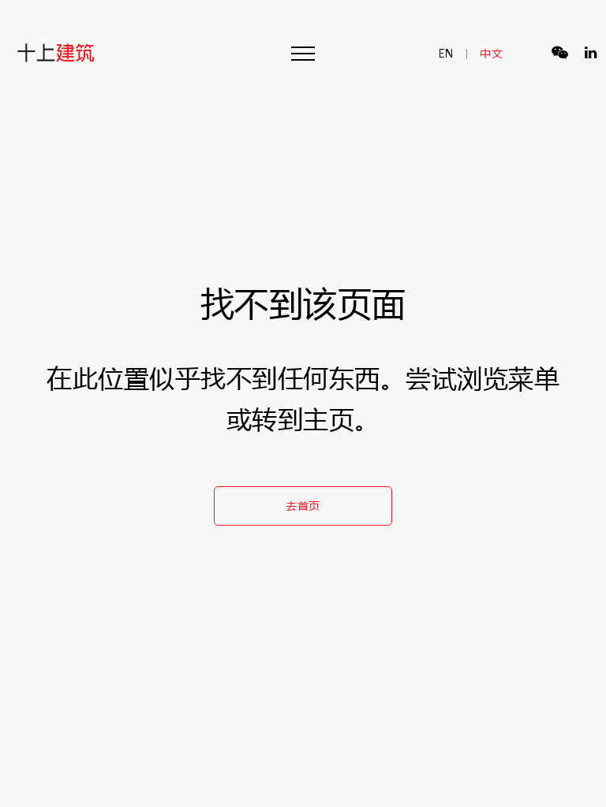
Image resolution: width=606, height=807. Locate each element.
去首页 (303, 505)
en (446, 53)
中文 (491, 53)
